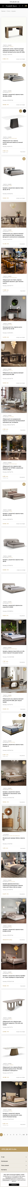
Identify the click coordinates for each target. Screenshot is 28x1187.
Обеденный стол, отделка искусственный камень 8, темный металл (13, 142)
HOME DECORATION (14, 835)
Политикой (5, 1180)
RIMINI (10, 789)
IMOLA (10, 231)
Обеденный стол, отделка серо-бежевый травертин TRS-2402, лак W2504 (13, 1023)
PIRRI (10, 185)
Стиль (8, 11)
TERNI (10, 324)
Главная (3, 11)
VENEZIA (11, 416)
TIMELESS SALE (13, 277)
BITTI (10, 92)
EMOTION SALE (13, 138)
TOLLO (11, 370)
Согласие (8, 1177)
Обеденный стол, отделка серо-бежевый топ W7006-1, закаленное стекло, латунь (13, 468)
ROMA (10, 1111)
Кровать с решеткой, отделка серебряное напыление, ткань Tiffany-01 (12, 793)
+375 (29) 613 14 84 (14, 2)
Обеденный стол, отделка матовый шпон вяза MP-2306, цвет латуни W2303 (13, 700)
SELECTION (12, 742)
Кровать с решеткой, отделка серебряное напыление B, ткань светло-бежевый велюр (12, 1115)
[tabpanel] (14, 2)
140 (24, 1134)
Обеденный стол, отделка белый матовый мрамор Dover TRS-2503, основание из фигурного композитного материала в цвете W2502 (12, 1070)
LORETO (11, 46)
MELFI (10, 603)
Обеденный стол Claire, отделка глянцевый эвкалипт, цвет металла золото (13, 281)
